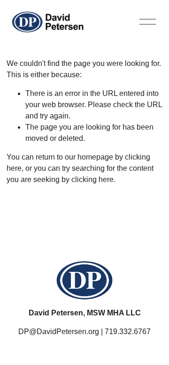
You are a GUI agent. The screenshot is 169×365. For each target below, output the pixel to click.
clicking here (92, 179)
